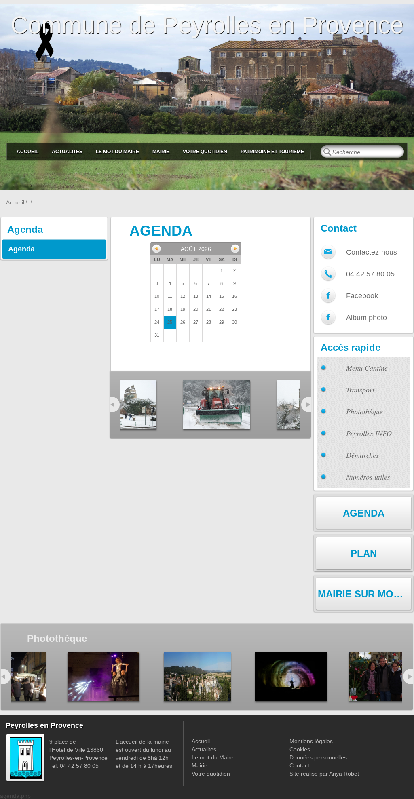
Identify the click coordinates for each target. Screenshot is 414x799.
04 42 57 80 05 (370, 274)
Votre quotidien (205, 151)
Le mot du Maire (117, 151)
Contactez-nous (371, 252)
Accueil (27, 151)
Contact (299, 765)
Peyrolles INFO (369, 433)
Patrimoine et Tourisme (272, 151)
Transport (360, 389)
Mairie (160, 151)
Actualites (67, 151)
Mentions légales (311, 741)
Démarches (362, 455)
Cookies (299, 749)
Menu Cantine (367, 368)
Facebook (362, 296)
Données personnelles (318, 757)
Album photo (366, 318)
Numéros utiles (368, 477)
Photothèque (364, 411)
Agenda (25, 229)
